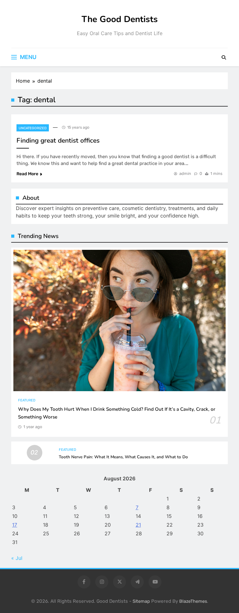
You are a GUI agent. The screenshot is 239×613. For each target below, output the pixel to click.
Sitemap (141, 601)
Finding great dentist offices (58, 140)
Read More (27, 173)
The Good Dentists (120, 19)
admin (185, 173)
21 (138, 525)
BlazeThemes (193, 601)
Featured (26, 400)
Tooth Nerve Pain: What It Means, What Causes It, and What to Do (123, 457)
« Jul (16, 558)
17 (14, 525)
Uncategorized (33, 128)
